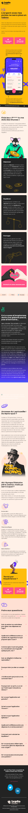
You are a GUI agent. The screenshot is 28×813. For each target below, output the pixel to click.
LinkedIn (23, 616)
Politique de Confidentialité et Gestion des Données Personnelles (14, 806)
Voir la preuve (14, 781)
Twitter (18, 616)
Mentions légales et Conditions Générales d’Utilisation (14, 808)
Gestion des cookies (14, 809)
